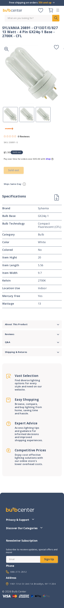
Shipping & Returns (16, 351)
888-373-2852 (18, 571)
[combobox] (32, 18)
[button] (57, 10)
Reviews (9, 334)
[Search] (55, 18)
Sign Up (49, 559)
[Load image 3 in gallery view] (43, 114)
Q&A (7, 342)
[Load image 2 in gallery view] (26, 114)
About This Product (16, 324)
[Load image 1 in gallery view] (10, 114)
